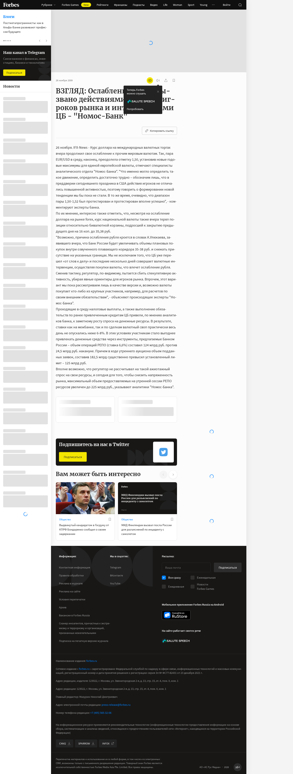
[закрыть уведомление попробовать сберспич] (158, 91)
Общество (65, 519)
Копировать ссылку (162, 131)
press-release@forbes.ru (116, 705)
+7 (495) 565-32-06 (100, 713)
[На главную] (11, 5)
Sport (191, 5)
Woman (177, 5)
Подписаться (73, 457)
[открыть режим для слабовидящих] (150, 80)
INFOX (105, 743)
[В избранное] (110, 519)
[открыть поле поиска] (240, 5)
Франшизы (120, 5)
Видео (154, 5)
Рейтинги (102, 5)
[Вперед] (183, 409)
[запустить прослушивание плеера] (158, 80)
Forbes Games (75, 5)
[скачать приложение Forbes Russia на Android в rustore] (176, 615)
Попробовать (135, 109)
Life (165, 5)
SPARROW (84, 743)
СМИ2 (62, 743)
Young (203, 5)
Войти (226, 5)
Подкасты (139, 5)
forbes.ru (91, 661)
